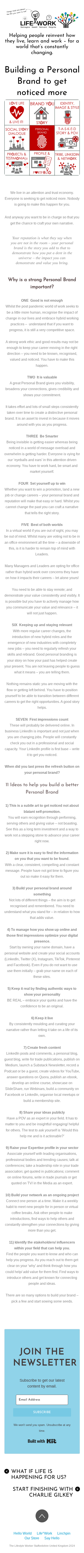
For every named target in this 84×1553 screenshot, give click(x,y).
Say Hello (51, 1538)
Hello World (23, 1533)
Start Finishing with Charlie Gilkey (46, 1492)
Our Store (32, 1538)
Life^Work (44, 1533)
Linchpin (63, 1533)
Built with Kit (42, 1441)
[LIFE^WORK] (42, 29)
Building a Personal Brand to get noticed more (42, 81)
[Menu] (77, 29)
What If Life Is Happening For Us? (35, 1474)
